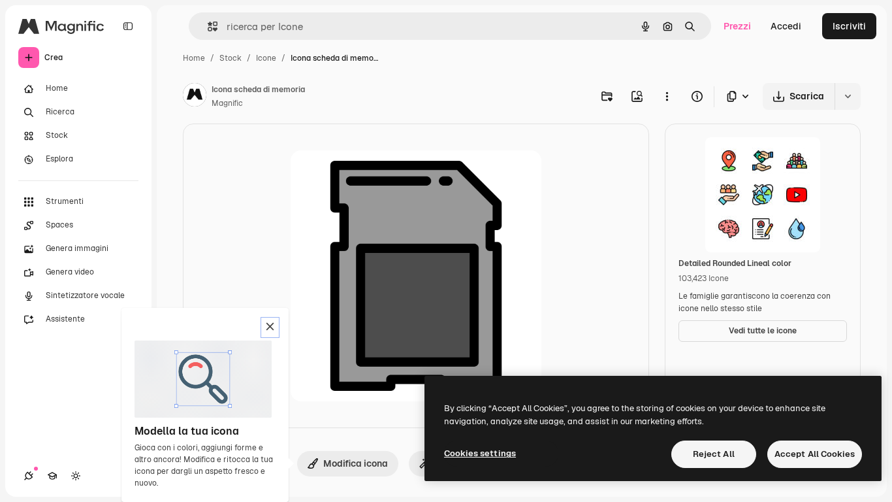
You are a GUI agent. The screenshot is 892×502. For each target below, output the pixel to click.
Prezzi (737, 26)
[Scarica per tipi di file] (738, 96)
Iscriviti (849, 26)
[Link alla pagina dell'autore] (194, 96)
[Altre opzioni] (667, 96)
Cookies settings (480, 453)
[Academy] (52, 475)
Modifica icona (355, 463)
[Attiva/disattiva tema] (75, 475)
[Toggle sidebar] (128, 26)
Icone (266, 58)
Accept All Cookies (814, 454)
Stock (230, 58)
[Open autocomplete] (207, 26)
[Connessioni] (28, 475)
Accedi (786, 26)
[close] (270, 327)
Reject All (714, 454)
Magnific (227, 103)
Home (194, 58)
